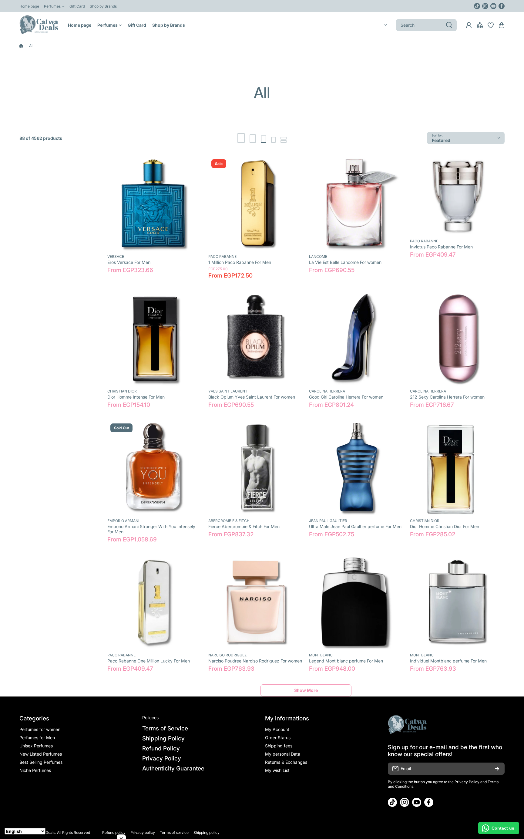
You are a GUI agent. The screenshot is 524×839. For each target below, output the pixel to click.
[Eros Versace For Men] (154, 203)
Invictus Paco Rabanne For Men (441, 246)
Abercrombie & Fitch (229, 520)
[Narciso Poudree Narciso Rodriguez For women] (255, 602)
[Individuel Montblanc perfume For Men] (457, 602)
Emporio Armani (123, 520)
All (31, 45)
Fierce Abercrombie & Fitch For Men (244, 526)
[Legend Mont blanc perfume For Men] (356, 602)
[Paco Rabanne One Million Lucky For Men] (154, 602)
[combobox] (426, 25)
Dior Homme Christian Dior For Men (444, 526)
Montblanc (321, 655)
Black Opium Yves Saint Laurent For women (251, 396)
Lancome (318, 256)
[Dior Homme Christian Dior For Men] (457, 467)
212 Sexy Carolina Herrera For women (447, 396)
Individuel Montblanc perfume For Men (448, 660)
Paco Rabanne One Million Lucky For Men (148, 660)
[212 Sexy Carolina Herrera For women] (457, 338)
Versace (115, 256)
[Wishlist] (491, 25)
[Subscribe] (497, 769)
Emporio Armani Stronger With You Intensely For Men (151, 529)
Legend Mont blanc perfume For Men (346, 660)
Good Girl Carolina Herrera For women (346, 396)
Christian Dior (122, 391)
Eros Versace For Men (128, 262)
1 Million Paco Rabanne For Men (239, 262)
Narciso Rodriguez (227, 655)
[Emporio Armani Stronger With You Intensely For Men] (154, 467)
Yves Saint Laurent (227, 391)
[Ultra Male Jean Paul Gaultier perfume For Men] (356, 467)
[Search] (449, 25)
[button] (502, 25)
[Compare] (480, 25)
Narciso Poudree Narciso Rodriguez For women (255, 660)
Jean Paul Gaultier (328, 520)
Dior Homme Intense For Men (136, 396)
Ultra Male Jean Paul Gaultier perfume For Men (355, 526)
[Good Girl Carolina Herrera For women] (356, 338)
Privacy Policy (467, 782)
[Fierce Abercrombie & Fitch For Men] (255, 467)
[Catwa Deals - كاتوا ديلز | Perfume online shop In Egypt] (39, 25)
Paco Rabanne (222, 256)
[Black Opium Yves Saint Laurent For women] (255, 338)
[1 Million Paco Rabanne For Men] (255, 203)
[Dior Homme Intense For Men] (154, 338)
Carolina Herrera (327, 391)
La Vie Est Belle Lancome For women (345, 262)
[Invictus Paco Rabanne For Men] (457, 196)
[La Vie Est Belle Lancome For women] (356, 203)
